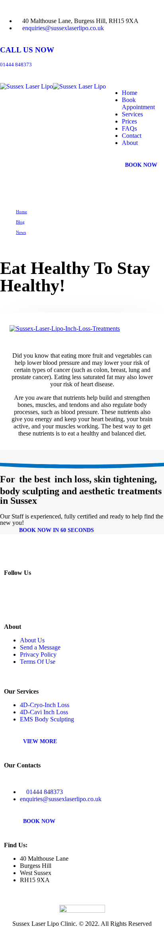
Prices (129, 121)
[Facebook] (28, 597)
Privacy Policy (38, 654)
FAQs (129, 128)
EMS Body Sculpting (47, 719)
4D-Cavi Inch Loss (44, 712)
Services (132, 114)
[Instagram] (11, 597)
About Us (32, 640)
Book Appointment (138, 103)
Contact (131, 135)
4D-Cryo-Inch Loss (44, 705)
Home (129, 92)
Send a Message (40, 647)
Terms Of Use (37, 661)
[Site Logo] (53, 86)
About (130, 142)
